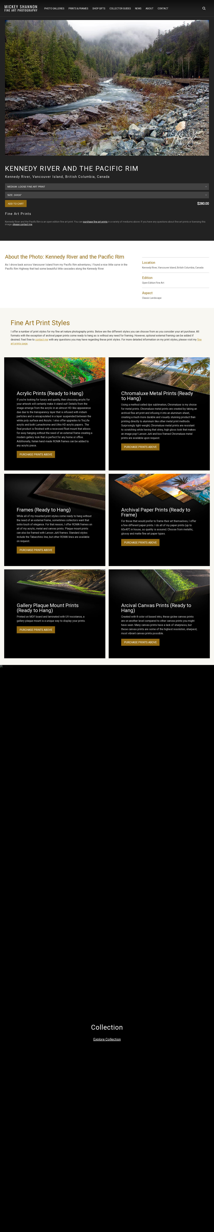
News (138, 8)
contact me (41, 339)
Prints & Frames (78, 8)
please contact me (22, 224)
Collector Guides (120, 8)
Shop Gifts (98, 8)
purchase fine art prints (95, 221)
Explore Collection (107, 1039)
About (149, 8)
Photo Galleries (54, 8)
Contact (163, 8)
